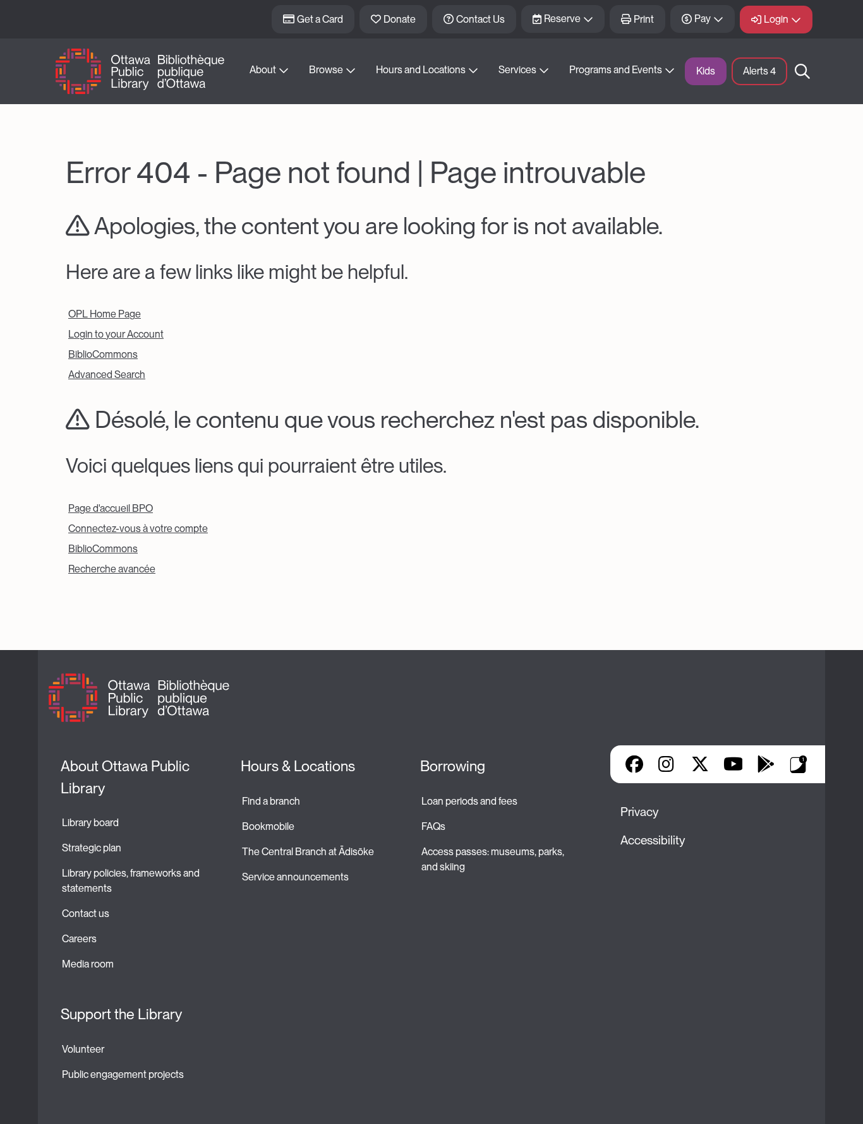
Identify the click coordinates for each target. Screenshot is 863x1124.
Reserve (562, 19)
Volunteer (83, 1049)
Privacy (639, 812)
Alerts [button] (759, 71)
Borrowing (452, 766)
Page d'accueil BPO (110, 508)
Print (644, 19)
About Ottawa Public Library (127, 777)
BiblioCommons (103, 354)
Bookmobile (268, 826)
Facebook (634, 764)
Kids (705, 71)
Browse (326, 70)
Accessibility (652, 840)
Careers (79, 939)
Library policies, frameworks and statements (132, 880)
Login (776, 19)
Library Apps (798, 764)
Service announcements (295, 877)
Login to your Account (116, 334)
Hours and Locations (421, 70)
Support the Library (121, 1014)
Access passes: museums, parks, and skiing (493, 859)
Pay (702, 19)
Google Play (766, 764)
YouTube (733, 764)
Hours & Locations (298, 766)
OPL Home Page (104, 314)
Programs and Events (615, 70)
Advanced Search (106, 375)
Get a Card (320, 19)
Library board (90, 823)
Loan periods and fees (470, 801)
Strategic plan (92, 848)
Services (517, 70)
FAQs (433, 826)
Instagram (667, 764)
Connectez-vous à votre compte (138, 529)
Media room (88, 964)
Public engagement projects (123, 1074)
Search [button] (802, 71)
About (263, 70)
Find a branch (271, 801)
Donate (399, 19)
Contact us (85, 914)
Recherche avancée (111, 569)
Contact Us (480, 19)
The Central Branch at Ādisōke (308, 852)
